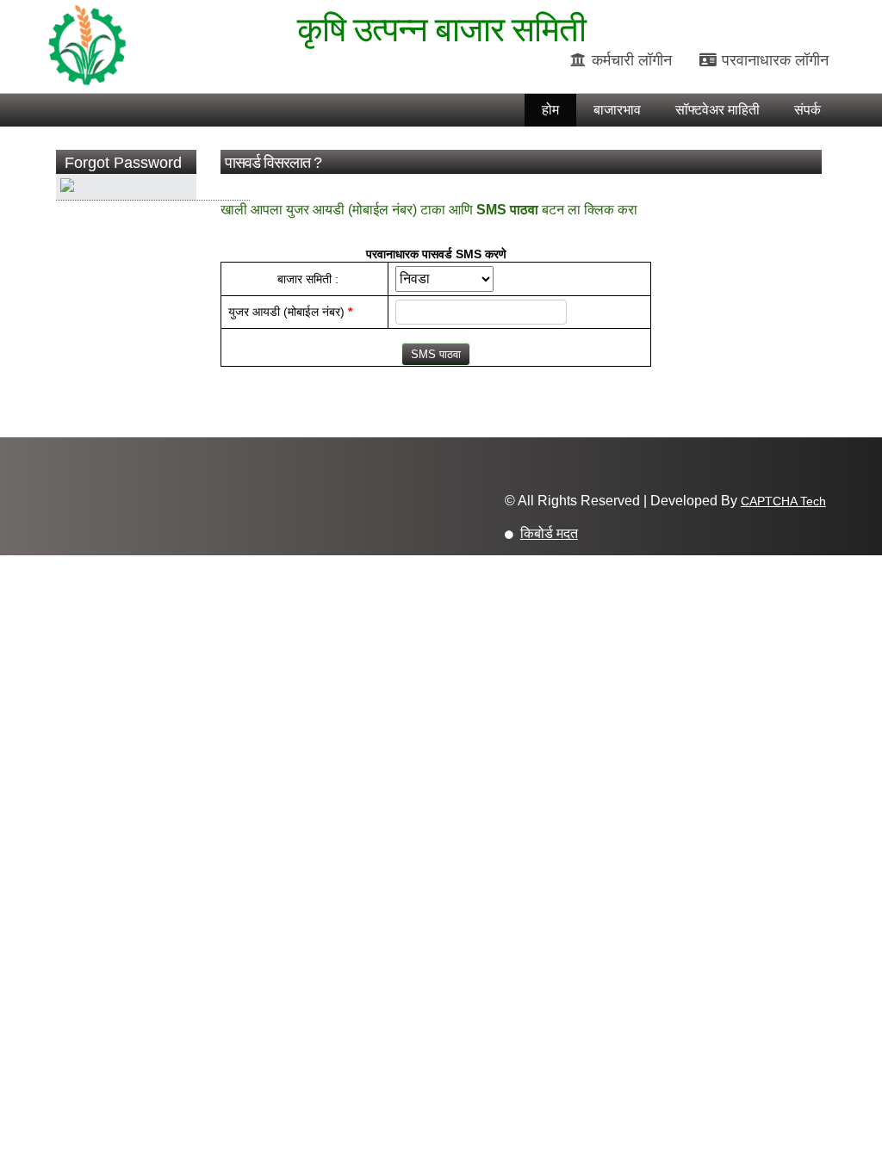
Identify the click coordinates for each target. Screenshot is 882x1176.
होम (550, 109)
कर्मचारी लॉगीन (629, 60)
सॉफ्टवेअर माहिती (717, 109)
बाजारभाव (617, 109)
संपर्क (807, 109)
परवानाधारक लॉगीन (773, 60)
